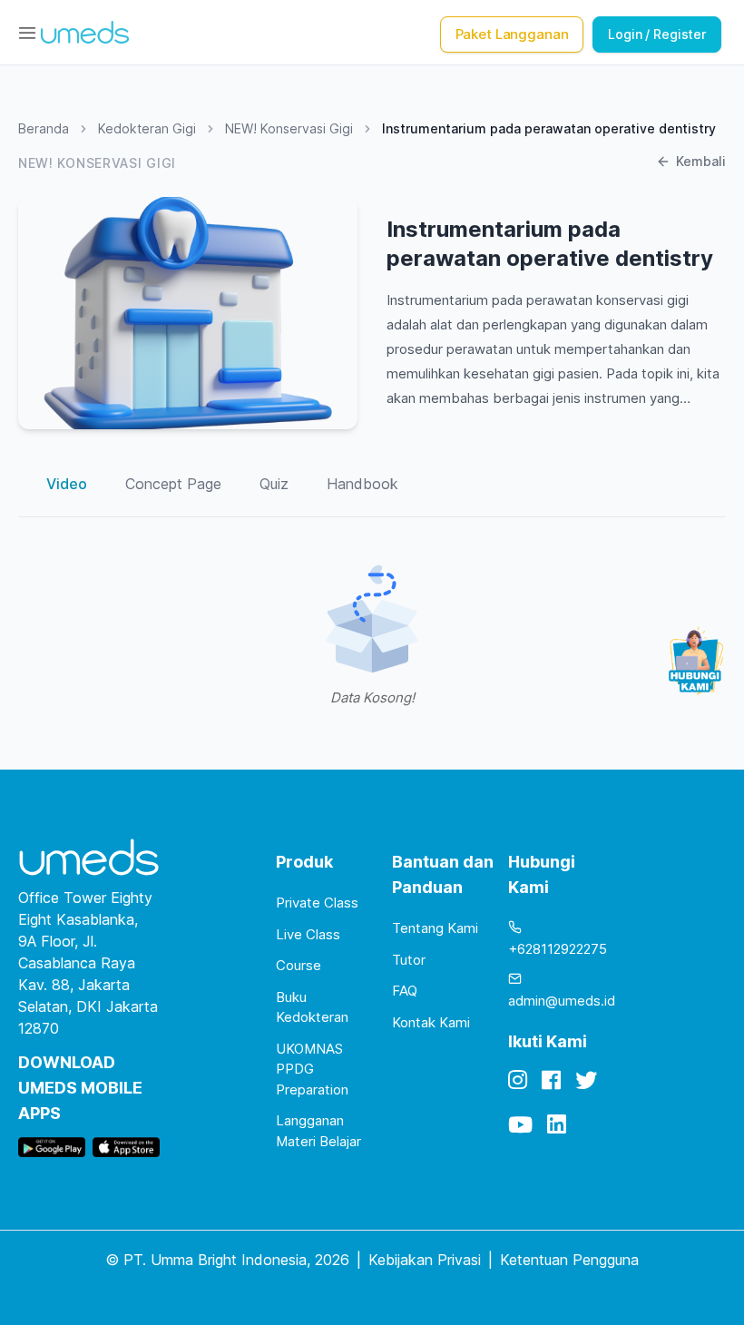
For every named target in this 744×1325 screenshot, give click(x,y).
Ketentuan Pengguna (569, 1260)
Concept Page (173, 484)
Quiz (274, 484)
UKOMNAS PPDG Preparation (312, 1069)
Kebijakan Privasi (424, 1260)
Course (298, 965)
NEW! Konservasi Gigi (289, 128)
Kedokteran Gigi (147, 128)
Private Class (317, 902)
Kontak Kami (431, 1022)
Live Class (308, 934)
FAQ (404, 990)
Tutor (409, 959)
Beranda (43, 128)
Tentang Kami (435, 928)
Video (66, 484)
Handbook (362, 484)
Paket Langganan (512, 34)
